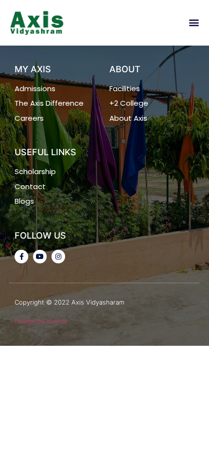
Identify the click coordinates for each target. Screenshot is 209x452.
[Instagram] (58, 256)
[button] (194, 23)
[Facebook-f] (21, 256)
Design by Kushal (41, 321)
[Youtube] (40, 256)
